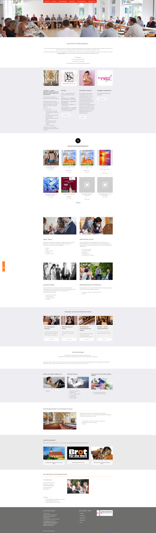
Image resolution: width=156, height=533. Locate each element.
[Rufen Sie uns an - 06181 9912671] (4, 265)
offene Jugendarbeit (86, 250)
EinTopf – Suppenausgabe (75, 393)
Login (81, 522)
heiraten (47, 248)
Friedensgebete (73, 396)
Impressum (82, 515)
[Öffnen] (51, 157)
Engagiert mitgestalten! (74, 391)
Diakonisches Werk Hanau (51, 295)
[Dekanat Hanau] (4, 262)
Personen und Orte (50, 253)
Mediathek (48, 391)
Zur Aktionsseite (66, 114)
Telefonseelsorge (49, 296)
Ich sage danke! (73, 395)
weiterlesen (51, 339)
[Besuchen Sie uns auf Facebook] (4, 270)
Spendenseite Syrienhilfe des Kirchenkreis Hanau (102, 463)
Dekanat (84, 293)
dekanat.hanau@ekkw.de (48, 485)
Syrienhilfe (48, 299)
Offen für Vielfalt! (73, 398)
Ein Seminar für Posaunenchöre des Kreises (85, 328)
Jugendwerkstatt (85, 253)
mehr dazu (82, 117)
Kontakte (84, 423)
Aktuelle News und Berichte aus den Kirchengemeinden (93, 421)
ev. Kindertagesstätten (87, 249)
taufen (47, 249)
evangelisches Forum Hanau (88, 255)
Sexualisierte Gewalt (50, 297)
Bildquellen (82, 520)
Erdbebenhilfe (72, 392)
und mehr (48, 252)
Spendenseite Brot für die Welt (78, 462)
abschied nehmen (49, 251)
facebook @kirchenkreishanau (100, 392)
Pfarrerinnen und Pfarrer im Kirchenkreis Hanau (91, 292)
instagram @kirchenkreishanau (100, 393)
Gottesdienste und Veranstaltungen (89, 422)
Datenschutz (82, 517)
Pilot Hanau (84, 252)
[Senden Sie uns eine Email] (4, 267)
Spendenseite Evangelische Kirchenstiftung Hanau (54, 463)
